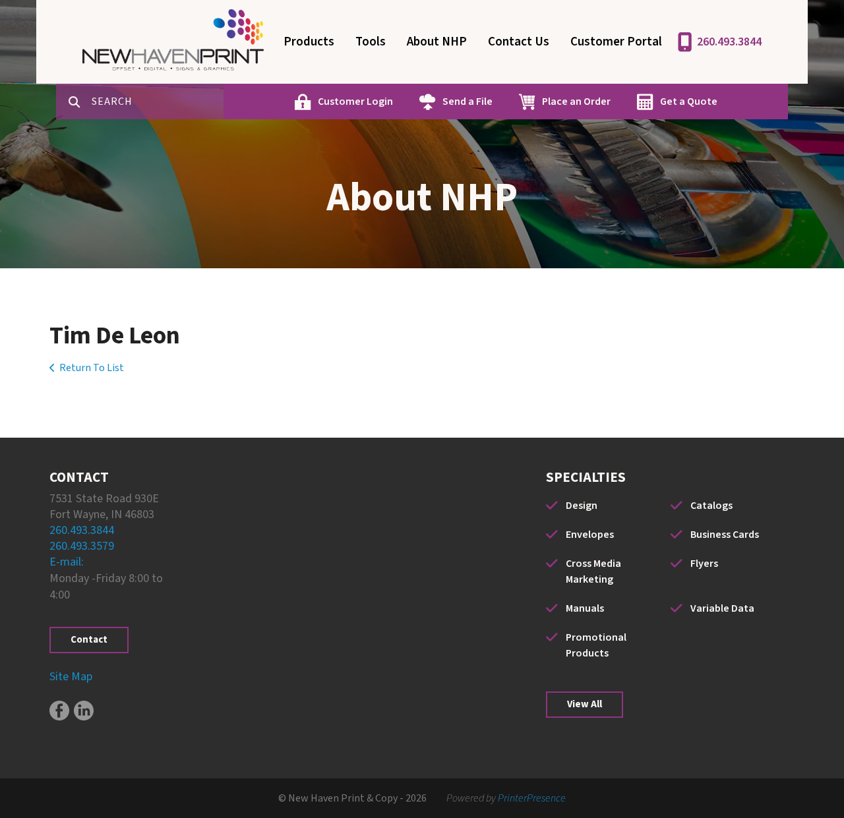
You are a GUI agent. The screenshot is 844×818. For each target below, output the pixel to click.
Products (309, 42)
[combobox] (158, 101)
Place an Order (576, 101)
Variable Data (722, 608)
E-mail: (66, 562)
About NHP (437, 42)
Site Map (70, 676)
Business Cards (724, 534)
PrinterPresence (532, 798)
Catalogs (711, 505)
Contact (89, 640)
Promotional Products (596, 645)
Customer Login (355, 101)
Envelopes (590, 534)
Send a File (467, 101)
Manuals (585, 608)
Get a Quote (688, 101)
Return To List (91, 368)
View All (584, 704)
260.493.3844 (729, 42)
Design (581, 505)
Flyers (704, 563)
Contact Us (518, 42)
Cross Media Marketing (593, 571)
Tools (370, 42)
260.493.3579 (81, 546)
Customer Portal (616, 42)
